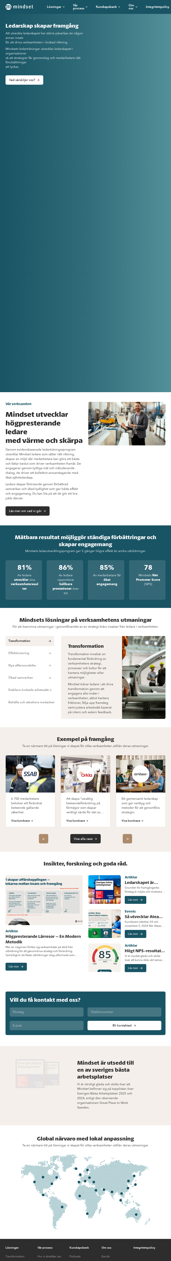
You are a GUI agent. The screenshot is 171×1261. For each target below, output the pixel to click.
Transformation (15, 1256)
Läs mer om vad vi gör (25, 511)
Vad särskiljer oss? (22, 80)
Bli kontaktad (122, 1025)
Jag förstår (136, 1252)
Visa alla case (83, 839)
